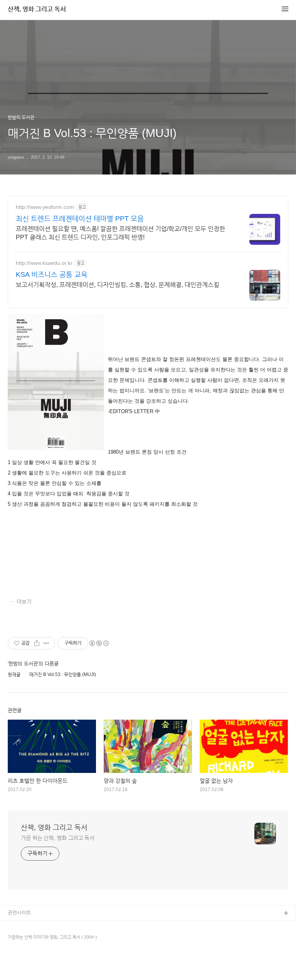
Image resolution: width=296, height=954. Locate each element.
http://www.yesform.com (45, 207)
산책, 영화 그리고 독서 (37, 9)
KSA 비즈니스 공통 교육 (51, 274)
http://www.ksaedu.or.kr (44, 263)
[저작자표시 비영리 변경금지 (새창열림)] (98, 643)
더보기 (24, 601)
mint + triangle (24, 926)
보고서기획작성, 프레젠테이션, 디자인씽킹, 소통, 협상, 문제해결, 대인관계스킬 (117, 284)
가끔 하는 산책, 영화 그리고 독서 (57, 838)
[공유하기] (37, 643)
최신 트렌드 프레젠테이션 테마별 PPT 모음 (80, 218)
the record (19, 938)
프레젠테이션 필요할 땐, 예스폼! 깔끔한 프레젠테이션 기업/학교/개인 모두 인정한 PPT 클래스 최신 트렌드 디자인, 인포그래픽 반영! (120, 233)
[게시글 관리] (46, 643)
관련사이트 (19, 912)
